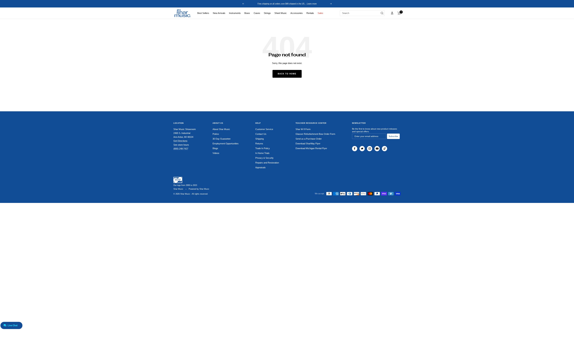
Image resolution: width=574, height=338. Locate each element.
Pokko (216, 134)
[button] (399, 13)
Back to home (287, 74)
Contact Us (260, 134)
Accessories (296, 13)
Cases (257, 13)
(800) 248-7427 (180, 148)
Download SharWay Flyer (308, 143)
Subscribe (393, 136)
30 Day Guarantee (221, 138)
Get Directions (180, 141)
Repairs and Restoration (267, 162)
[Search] (382, 13)
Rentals (310, 13)
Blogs (215, 148)
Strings (267, 13)
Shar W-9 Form (303, 129)
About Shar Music (221, 129)
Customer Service (264, 129)
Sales (320, 13)
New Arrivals (219, 13)
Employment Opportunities (226, 143)
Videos (216, 153)
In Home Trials (262, 153)
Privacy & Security (264, 158)
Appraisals (260, 167)
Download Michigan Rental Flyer (311, 148)
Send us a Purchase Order (309, 138)
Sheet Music (280, 13)
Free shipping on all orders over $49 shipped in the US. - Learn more (287, 4)
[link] (203, 13)
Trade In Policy (262, 148)
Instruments (235, 13)
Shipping (259, 138)
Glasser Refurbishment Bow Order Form (315, 134)
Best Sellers (203, 13)
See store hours (181, 144)
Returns (259, 143)
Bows (247, 13)
